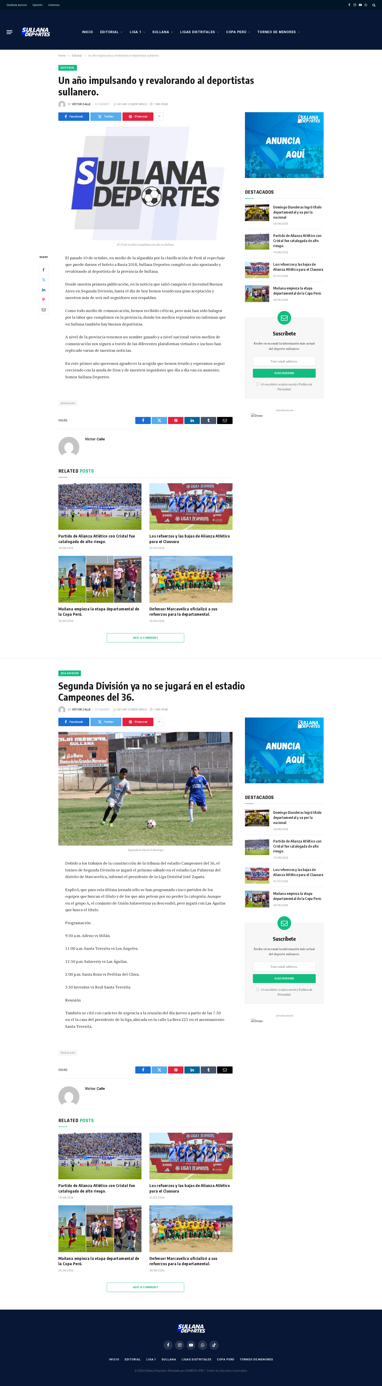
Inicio (87, 32)
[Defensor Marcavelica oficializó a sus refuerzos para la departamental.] (191, 579)
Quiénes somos (17, 5)
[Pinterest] (43, 299)
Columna (53, 5)
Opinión (37, 5)
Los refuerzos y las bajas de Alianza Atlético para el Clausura (189, 538)
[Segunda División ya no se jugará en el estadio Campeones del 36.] (145, 789)
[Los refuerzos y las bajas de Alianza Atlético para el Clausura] (191, 506)
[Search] (373, 5)
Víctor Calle (81, 104)
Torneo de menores (276, 32)
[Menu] (9, 32)
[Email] (43, 309)
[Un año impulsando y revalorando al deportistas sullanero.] (145, 183)
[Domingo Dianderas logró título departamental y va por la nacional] (257, 212)
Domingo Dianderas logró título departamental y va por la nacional (297, 212)
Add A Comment (145, 637)
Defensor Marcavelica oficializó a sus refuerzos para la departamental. (183, 611)
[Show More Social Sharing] (159, 116)
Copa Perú (236, 32)
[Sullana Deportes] (35, 32)
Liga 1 (135, 32)
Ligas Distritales (197, 32)
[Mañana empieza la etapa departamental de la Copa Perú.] (99, 579)
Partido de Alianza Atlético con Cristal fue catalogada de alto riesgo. (96, 538)
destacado (68, 403)
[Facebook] (43, 270)
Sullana (160, 32)
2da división (70, 673)
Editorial (109, 32)
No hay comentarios (132, 104)
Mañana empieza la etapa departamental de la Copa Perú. (98, 611)
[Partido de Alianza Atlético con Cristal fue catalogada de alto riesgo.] (99, 506)
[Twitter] (43, 280)
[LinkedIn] (43, 289)
